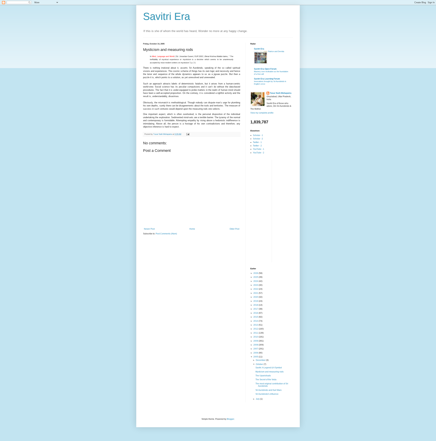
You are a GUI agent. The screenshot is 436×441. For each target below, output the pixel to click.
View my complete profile (262, 113)
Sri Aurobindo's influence (266, 394)
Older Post (234, 229)
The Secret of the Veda (265, 379)
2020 (256, 297)
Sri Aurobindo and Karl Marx (268, 390)
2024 (256, 281)
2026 (256, 273)
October (260, 364)
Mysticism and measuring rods (269, 372)
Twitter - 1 (257, 142)
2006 (256, 353)
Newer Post (149, 229)
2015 (256, 317)
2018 (256, 305)
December (261, 360)
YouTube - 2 (258, 152)
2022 (256, 289)
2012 (256, 329)
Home (192, 229)
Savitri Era (166, 16)
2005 (256, 357)
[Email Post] (187, 134)
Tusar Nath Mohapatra (280, 93)
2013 (256, 325)
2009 (256, 341)
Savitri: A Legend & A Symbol (268, 367)
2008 (256, 345)
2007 (256, 349)
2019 (256, 301)
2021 (256, 293)
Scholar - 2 (258, 139)
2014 (256, 321)
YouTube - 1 (258, 149)
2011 (256, 333)
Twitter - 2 (257, 146)
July (258, 399)
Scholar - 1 (258, 135)
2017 (256, 309)
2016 (256, 313)
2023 (256, 285)
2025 (256, 277)
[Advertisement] (264, 210)
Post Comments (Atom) (166, 233)
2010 (256, 337)
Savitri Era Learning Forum (267, 79)
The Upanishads (263, 375)
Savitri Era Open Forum (265, 69)
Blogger (230, 419)
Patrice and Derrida (276, 51)
